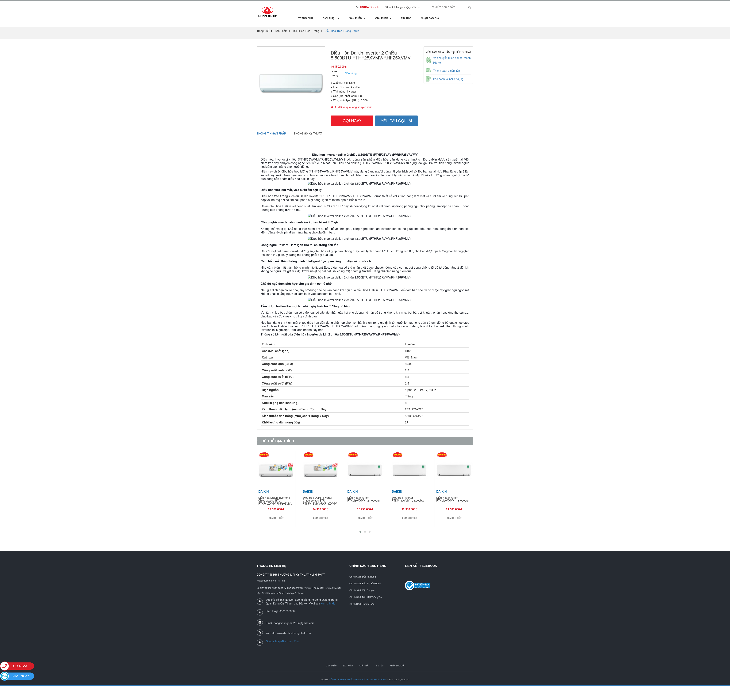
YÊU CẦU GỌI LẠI (396, 120)
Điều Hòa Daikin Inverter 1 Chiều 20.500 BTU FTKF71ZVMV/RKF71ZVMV (320, 500)
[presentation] (322, 114)
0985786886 (369, 6)
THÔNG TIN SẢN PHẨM (271, 133)
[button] (360, 532)
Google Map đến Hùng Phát (282, 641)
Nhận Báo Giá (430, 18)
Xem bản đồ (328, 603)
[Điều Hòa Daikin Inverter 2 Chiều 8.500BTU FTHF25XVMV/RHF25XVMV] (267, 12)
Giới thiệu (330, 18)
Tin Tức (379, 666)
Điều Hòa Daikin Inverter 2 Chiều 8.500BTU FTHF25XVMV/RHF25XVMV (371, 55)
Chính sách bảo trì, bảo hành (365, 583)
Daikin (263, 491)
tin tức (406, 18)
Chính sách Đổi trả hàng (362, 576)
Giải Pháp (382, 18)
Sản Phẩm (356, 18)
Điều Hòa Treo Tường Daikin (342, 31)
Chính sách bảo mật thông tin (365, 597)
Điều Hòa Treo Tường (306, 31)
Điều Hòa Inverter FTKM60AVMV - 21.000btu (363, 499)
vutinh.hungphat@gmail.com (404, 7)
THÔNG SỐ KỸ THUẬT (308, 133)
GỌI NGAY (352, 120)
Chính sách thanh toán (362, 603)
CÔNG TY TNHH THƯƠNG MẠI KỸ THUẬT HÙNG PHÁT (358, 679)
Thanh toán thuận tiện (446, 70)
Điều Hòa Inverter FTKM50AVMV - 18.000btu (452, 499)
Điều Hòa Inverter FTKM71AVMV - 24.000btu (408, 499)
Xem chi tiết (276, 518)
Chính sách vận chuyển (362, 590)
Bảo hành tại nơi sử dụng (448, 79)
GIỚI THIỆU (331, 666)
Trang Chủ (305, 18)
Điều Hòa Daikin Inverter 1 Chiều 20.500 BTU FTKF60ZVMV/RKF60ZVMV (275, 500)
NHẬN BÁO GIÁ (397, 666)
